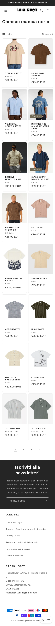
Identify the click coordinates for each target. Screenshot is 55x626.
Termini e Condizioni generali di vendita (26, 529)
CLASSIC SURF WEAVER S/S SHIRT (40, 178)
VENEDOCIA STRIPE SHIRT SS (13, 125)
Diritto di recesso (14, 555)
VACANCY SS (37, 228)
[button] (6, 10)
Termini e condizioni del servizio (22, 542)
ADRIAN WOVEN (12, 329)
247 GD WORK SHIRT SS (38, 74)
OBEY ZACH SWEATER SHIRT (13, 379)
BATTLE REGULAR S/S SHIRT (13, 280)
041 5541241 (12, 588)
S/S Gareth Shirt (38, 428)
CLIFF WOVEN (37, 378)
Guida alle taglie (14, 522)
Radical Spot (22, 621)
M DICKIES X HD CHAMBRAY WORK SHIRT (40, 126)
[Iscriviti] (46, 500)
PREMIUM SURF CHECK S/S (12, 229)
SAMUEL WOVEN (39, 279)
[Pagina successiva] (39, 449)
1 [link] (15, 449)
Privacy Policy (13, 536)
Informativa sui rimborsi (18, 549)
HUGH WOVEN (38, 329)
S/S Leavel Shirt (12, 428)
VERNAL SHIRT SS (13, 73)
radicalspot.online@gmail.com (21, 592)
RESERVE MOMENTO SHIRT (13, 178)
